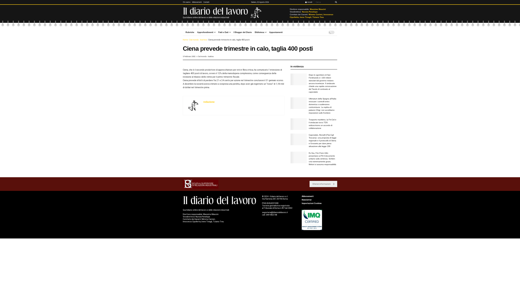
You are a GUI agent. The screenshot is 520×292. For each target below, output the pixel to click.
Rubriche (190, 32)
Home (185, 40)
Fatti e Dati (223, 32)
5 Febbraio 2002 (189, 56)
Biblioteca (259, 32)
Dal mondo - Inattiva (198, 40)
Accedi (309, 2)
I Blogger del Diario (242, 32)
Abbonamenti (197, 2)
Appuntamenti (276, 32)
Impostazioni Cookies (312, 203)
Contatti (206, 2)
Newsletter (307, 200)
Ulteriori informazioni (321, 184)
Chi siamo (186, 2)
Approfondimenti (205, 32)
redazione (208, 101)
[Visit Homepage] (216, 10)
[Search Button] (335, 2)
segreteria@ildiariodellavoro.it (275, 212)
